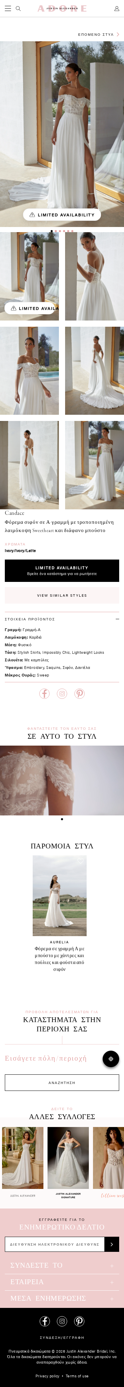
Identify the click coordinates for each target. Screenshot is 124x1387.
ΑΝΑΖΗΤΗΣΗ (62, 1082)
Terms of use (77, 1375)
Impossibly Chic (56, 652)
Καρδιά (35, 637)
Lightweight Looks (88, 652)
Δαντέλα (82, 667)
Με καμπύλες (36, 659)
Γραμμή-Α (31, 629)
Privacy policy (47, 1375)
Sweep (43, 675)
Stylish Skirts (29, 652)
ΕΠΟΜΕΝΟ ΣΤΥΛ (96, 34)
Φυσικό (24, 644)
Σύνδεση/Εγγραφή (62, 1337)
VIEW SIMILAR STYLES (62, 595)
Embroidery (34, 667)
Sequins (53, 667)
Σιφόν (68, 667)
